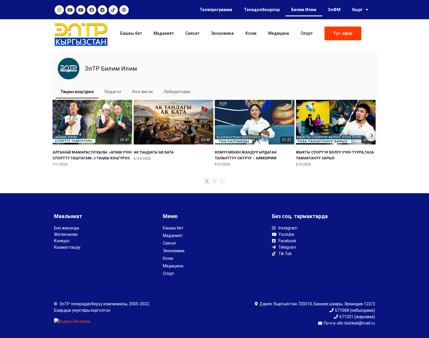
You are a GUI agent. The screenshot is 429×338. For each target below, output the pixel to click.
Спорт (307, 33)
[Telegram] (102, 10)
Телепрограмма (216, 9)
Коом (251, 33)
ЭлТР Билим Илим (111, 68)
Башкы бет (131, 33)
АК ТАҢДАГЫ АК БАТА (154, 152)
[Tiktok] (113, 10)
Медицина (278, 33)
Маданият (164, 33)
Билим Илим (303, 9)
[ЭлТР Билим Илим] (68, 68)
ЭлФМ (334, 9)
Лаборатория (177, 91)
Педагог (113, 91)
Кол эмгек (142, 91)
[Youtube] (70, 10)
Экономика (222, 33)
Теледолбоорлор (262, 9)
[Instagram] (59, 10)
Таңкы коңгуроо (77, 91)
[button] (343, 33)
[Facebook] (91, 10)
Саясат (192, 33)
